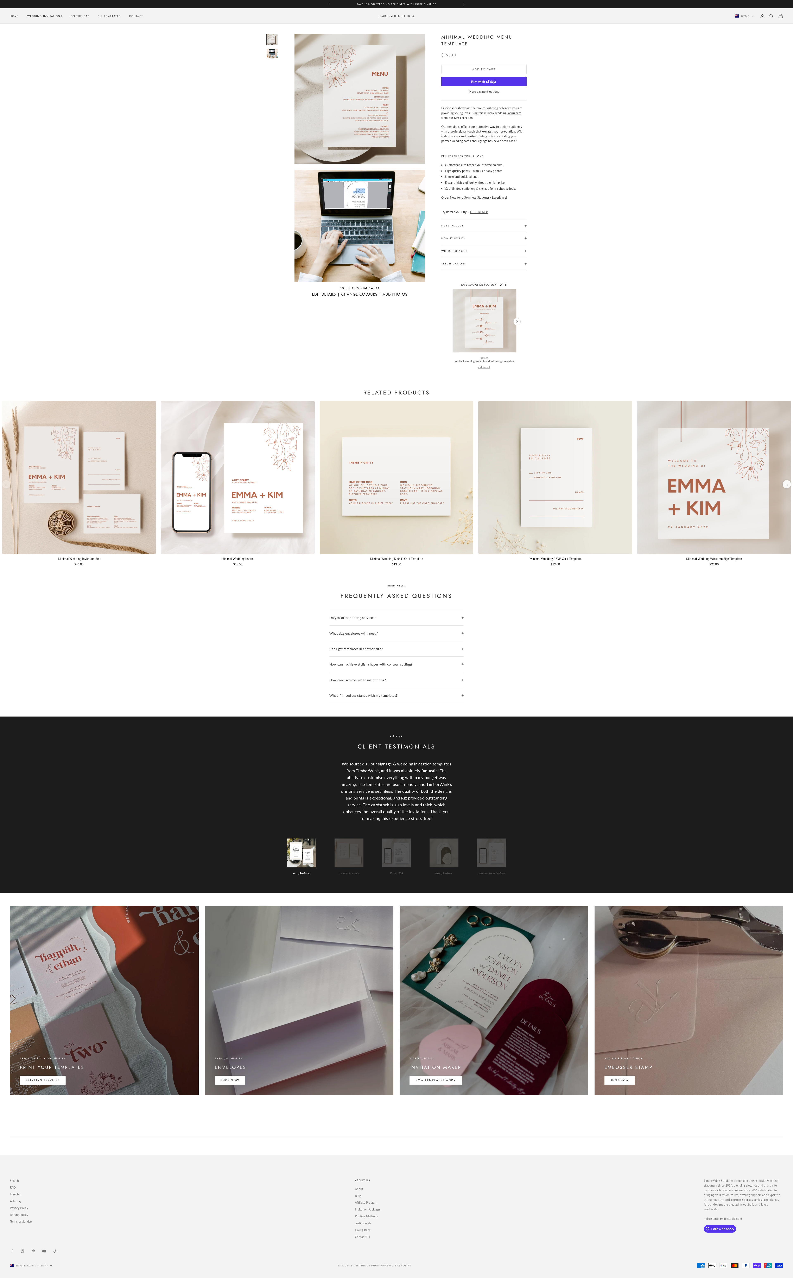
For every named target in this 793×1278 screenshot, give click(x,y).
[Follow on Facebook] (12, 1251)
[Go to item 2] (272, 54)
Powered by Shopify (395, 1265)
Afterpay (15, 1201)
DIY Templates (109, 16)
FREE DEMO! (479, 212)
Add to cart (484, 69)
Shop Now (230, 1080)
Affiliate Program (366, 1202)
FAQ (13, 1187)
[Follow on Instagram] (23, 1251)
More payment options (484, 91)
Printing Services (43, 1080)
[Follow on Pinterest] (33, 1251)
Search (14, 1180)
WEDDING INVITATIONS (44, 16)
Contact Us (362, 1237)
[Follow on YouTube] (44, 1251)
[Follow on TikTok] (55, 1251)
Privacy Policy (19, 1208)
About (359, 1189)
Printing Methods (366, 1216)
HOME (14, 16)
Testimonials (363, 1223)
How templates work (435, 1080)
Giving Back (362, 1230)
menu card (514, 113)
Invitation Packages (367, 1209)
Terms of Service (21, 1221)
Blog (358, 1195)
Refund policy (19, 1214)
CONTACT (136, 16)
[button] (787, 484)
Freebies (15, 1194)
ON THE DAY (80, 16)
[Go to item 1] (272, 39)
